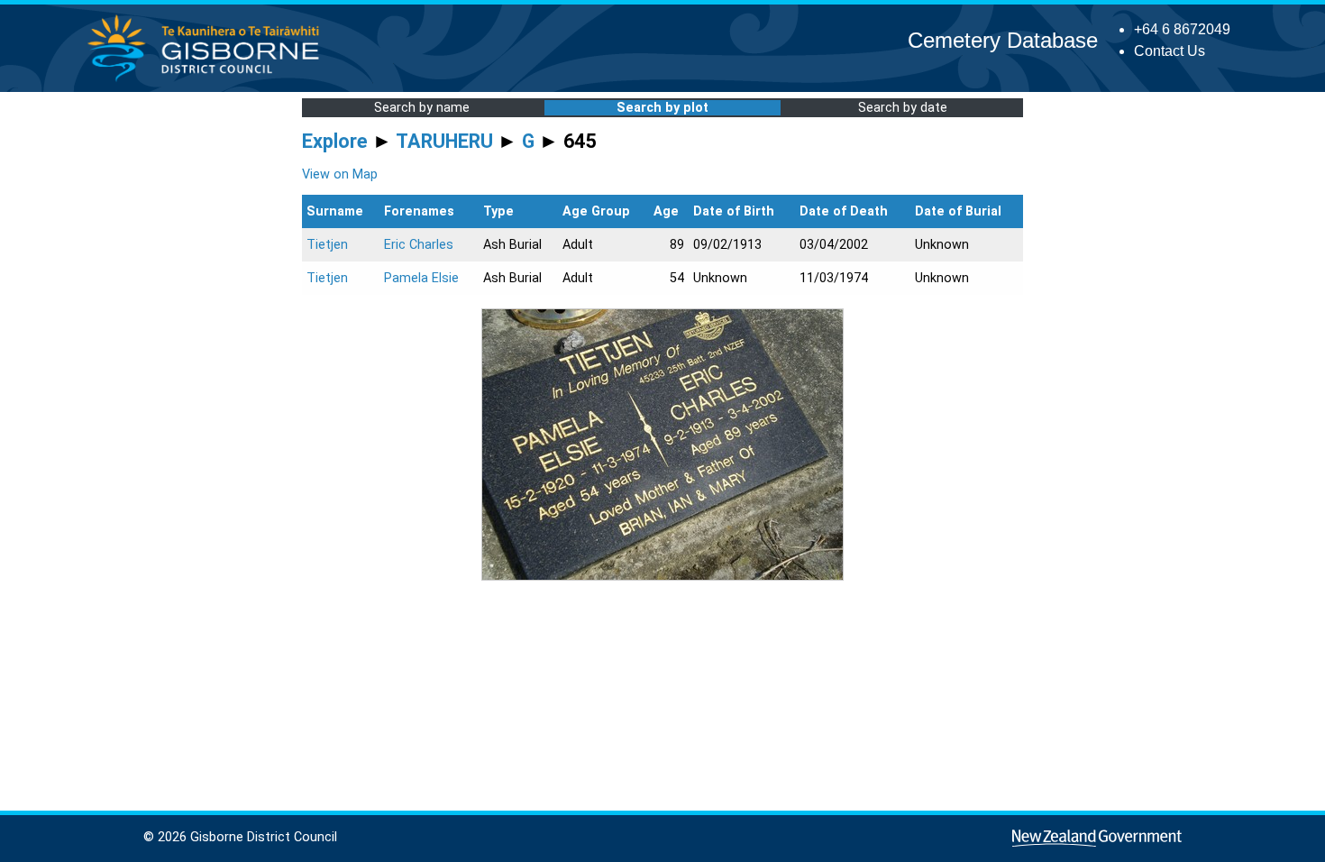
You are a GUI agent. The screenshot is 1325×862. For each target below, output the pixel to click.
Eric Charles (418, 244)
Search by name (422, 107)
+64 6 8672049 (1182, 29)
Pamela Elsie (421, 278)
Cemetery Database (1003, 40)
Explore (335, 141)
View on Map (340, 174)
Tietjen (327, 244)
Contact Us (1169, 51)
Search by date (902, 107)
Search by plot (662, 107)
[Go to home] (209, 80)
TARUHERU (444, 141)
